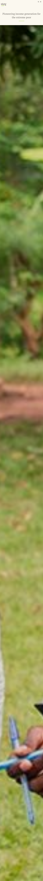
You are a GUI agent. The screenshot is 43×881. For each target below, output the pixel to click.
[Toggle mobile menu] (40, 1)
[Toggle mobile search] (38, 1)
